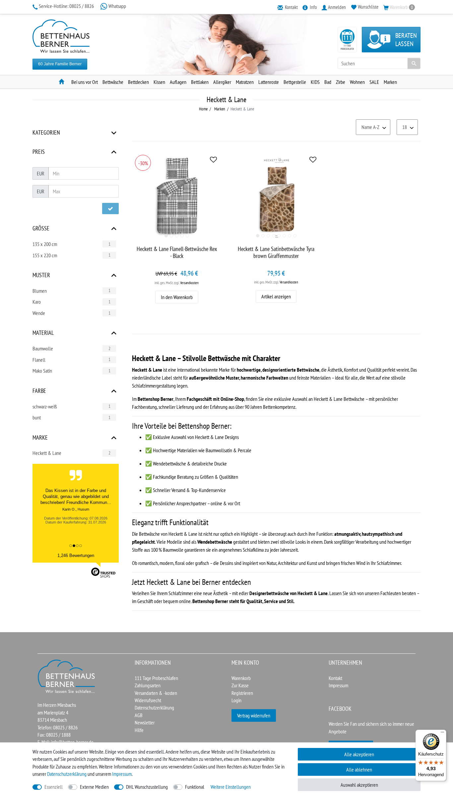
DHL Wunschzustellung (147, 786)
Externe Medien (94, 786)
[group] (176, 196)
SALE (374, 82)
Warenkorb (241, 678)
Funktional (194, 786)
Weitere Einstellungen (231, 786)
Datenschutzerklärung (154, 707)
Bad (327, 82)
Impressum (338, 685)
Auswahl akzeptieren (359, 784)
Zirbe (340, 82)
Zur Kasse (240, 685)
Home (203, 109)
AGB (139, 715)
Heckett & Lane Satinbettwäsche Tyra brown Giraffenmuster (276, 252)
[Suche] (414, 63)
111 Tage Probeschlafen (156, 678)
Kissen (159, 82)
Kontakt (335, 678)
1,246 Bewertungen (75, 555)
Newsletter (145, 722)
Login (236, 700)
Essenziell (53, 786)
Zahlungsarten (148, 685)
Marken (390, 82)
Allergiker (222, 82)
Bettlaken (200, 82)
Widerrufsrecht (148, 700)
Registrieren (242, 693)
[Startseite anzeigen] (66, 675)
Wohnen (357, 82)
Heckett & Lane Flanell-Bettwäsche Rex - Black (177, 252)
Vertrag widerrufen (253, 715)
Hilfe (139, 730)
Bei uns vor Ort (84, 82)
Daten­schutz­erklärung (67, 773)
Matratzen (245, 82)
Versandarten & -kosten (156, 693)
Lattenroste (268, 82)
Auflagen (178, 82)
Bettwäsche (112, 82)
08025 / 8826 (67, 6)
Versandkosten (189, 282)
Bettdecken (138, 82)
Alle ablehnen (359, 769)
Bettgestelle (295, 82)
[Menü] (442, 734)
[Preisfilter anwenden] (110, 208)
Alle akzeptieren (359, 754)
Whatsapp (116, 6)
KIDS (315, 82)
